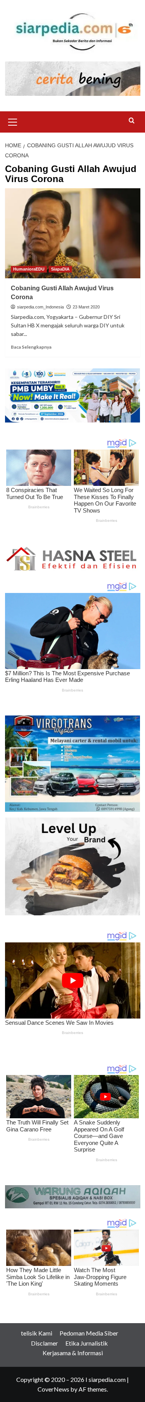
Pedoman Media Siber (89, 1333)
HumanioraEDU (28, 269)
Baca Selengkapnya (31, 347)
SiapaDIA (60, 269)
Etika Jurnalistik (86, 1343)
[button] (12, 121)
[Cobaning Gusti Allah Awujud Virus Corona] (72, 233)
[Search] (131, 121)
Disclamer (44, 1343)
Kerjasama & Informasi (73, 1352)
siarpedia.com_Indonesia (40, 307)
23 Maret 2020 (86, 307)
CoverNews (53, 1389)
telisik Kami (36, 1333)
